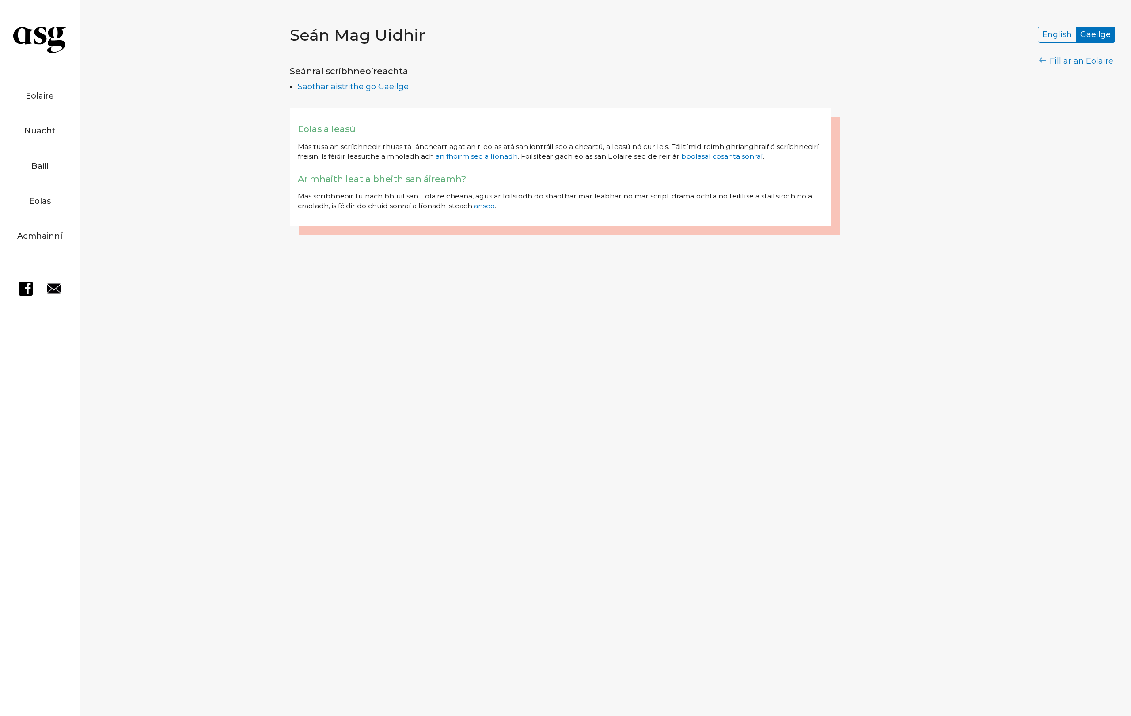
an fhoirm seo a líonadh (477, 156)
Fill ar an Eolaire (1080, 61)
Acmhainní (39, 236)
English (1057, 35)
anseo (484, 206)
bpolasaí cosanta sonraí (722, 156)
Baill (40, 166)
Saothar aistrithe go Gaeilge (353, 86)
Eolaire (40, 96)
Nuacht (40, 131)
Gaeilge (1095, 35)
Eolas (40, 201)
